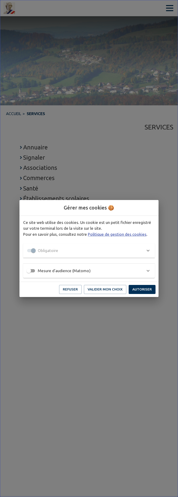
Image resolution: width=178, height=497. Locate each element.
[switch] (28, 270)
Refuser (70, 289)
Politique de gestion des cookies (117, 234)
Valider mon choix (105, 289)
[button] (89, 250)
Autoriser (142, 289)
